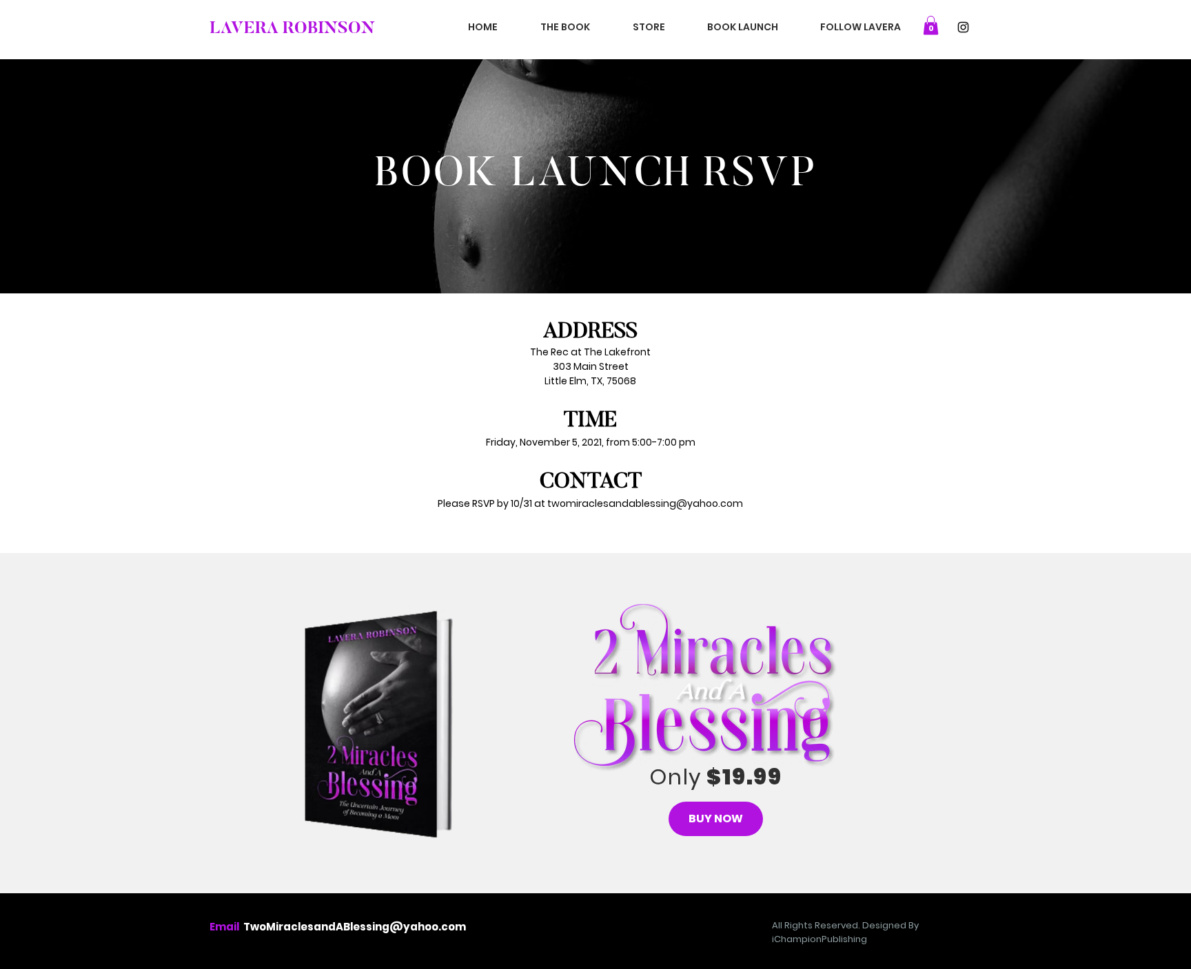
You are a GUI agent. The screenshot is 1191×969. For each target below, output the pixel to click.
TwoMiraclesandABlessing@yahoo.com (354, 926)
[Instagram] (963, 27)
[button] (931, 25)
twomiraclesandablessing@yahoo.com (645, 503)
